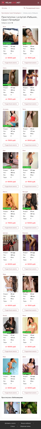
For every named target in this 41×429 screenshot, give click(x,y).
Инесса (5, 191)
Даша (24, 356)
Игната (5, 315)
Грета (24, 109)
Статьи (12, 426)
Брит (4, 150)
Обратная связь (25, 426)
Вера (4, 356)
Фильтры (4, 8)
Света (4, 68)
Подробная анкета (11, 62)
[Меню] (38, 2)
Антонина (5, 109)
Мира (4, 274)
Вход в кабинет (26, 423)
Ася (24, 274)
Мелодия (25, 191)
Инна (24, 150)
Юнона (25, 68)
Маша (24, 315)
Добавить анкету (10, 423)
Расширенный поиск (33, 8)
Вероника (25, 233)
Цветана (5, 233)
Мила (24, 26)
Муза (4, 26)
